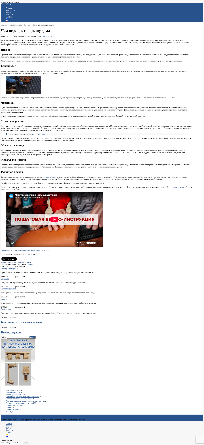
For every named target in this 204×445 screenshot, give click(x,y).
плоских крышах (49, 177)
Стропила (5, 279)
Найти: (4, 337)
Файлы (8, 428)
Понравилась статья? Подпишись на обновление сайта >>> (25, 250)
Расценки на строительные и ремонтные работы (25, 401)
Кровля (4, 299)
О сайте (9, 432)
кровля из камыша (179, 187)
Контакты (10, 430)
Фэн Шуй (9, 412)
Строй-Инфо (6, 4)
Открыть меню (7, 2)
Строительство (12, 409)
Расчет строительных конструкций (20, 403)
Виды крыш (6, 309)
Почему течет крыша (37, 134)
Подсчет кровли (11, 332)
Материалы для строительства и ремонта (22, 397)
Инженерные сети (13, 392)
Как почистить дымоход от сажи (21, 322)
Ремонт (9, 407)
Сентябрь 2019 (47, 36)
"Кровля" (30, 264)
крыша (10, 262)
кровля (3, 262)
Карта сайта (10, 426)
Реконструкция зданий (15, 405)
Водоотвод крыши (8, 289)
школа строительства (22, 262)
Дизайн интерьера (13, 390)
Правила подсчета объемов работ (19, 399)
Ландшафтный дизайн (15, 395)
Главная (9, 424)
